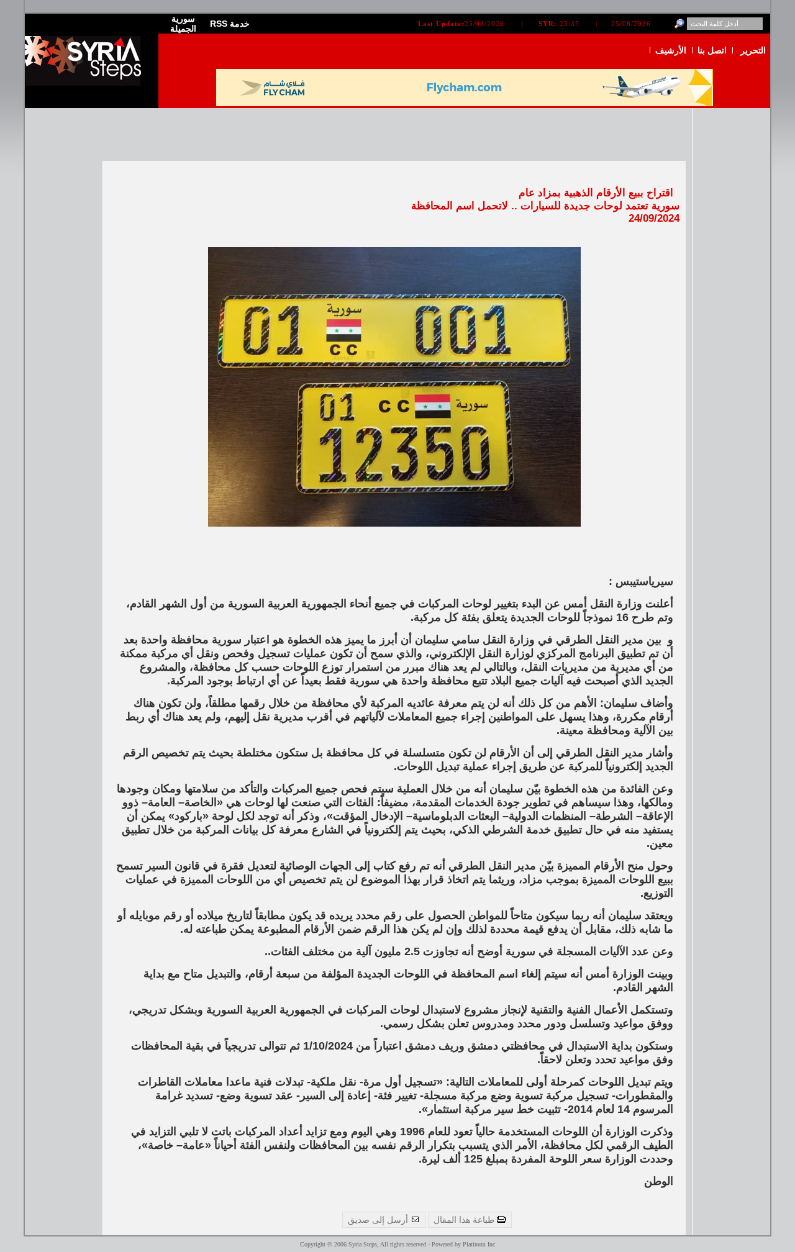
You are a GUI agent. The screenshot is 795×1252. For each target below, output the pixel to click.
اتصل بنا (712, 50)
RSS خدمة (230, 24)
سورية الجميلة (183, 24)
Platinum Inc (479, 1244)
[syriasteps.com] (87, 83)
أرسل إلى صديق (379, 1220)
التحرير (753, 50)
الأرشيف (670, 50)
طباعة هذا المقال (465, 1220)
